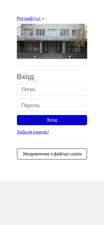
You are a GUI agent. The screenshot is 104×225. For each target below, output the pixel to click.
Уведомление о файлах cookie (52, 153)
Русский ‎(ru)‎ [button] (29, 18)
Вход (52, 119)
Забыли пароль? (33, 131)
